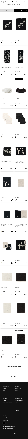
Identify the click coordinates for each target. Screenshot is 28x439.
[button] (26, 2)
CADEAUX (16, 390)
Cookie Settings (17, 410)
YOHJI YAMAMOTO (11, 4)
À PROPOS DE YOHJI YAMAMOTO (20, 406)
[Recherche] (24, 2)
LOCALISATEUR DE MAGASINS (7, 402)
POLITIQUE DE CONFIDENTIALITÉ (20, 404)
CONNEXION (4, 388)
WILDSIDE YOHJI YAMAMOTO (8, 428)
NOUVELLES (4, 400)
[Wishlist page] (3, 2)
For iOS (8, 422)
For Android (15, 422)
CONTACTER (4, 404)
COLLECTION (17, 392)
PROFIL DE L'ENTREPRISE (18, 398)
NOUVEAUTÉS (17, 386)
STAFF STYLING (17, 394)
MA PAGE (4, 392)
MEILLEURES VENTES (18, 388)
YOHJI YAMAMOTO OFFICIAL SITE (9, 426)
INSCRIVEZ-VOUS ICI (6, 386)
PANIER (4, 390)
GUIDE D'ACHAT (5, 398)
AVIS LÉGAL (16, 402)
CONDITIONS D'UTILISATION (19, 400)
